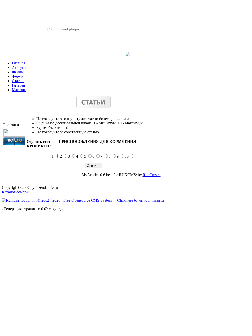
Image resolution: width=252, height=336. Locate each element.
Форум (17, 76)
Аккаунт (19, 67)
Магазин (19, 90)
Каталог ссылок (15, 192)
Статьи (18, 81)
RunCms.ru (152, 175)
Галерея (18, 85)
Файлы (18, 72)
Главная (18, 63)
